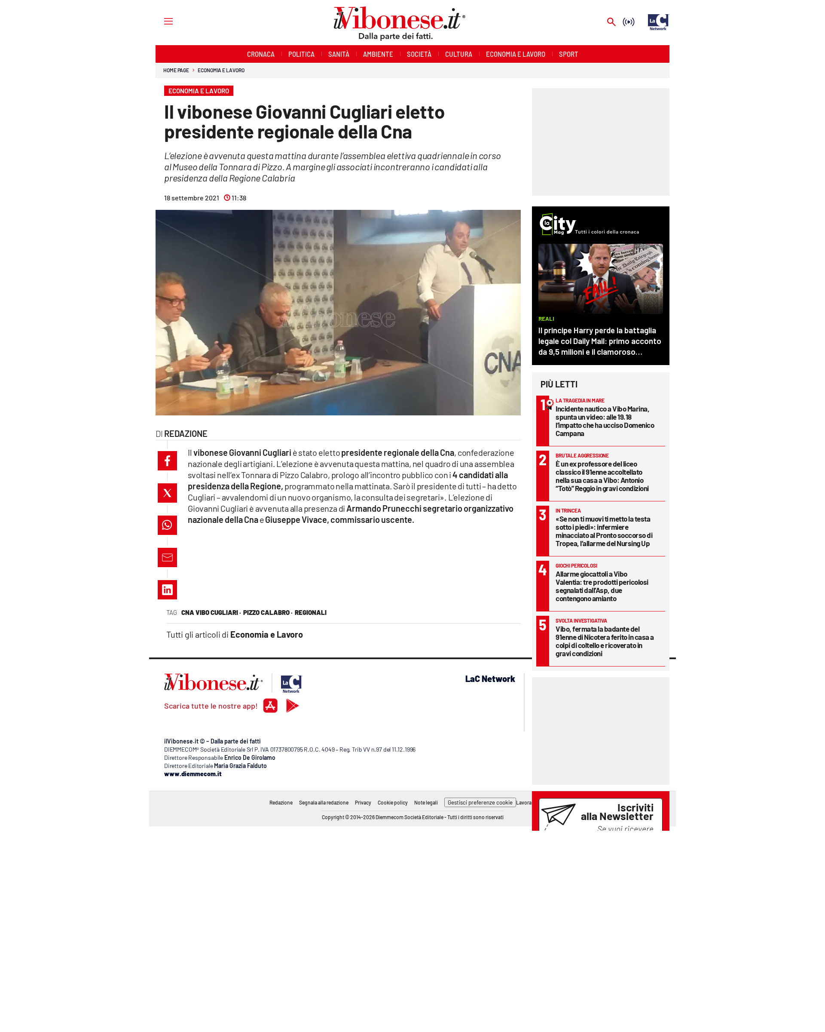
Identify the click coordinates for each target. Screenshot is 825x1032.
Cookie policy (393, 802)
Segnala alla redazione (323, 802)
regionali (311, 612)
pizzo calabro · (268, 612)
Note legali (426, 802)
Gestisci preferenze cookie (480, 802)
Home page (176, 70)
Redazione (281, 802)
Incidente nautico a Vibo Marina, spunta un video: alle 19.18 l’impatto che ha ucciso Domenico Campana (605, 420)
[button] (167, 461)
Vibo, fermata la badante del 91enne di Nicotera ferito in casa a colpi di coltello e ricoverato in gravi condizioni (605, 640)
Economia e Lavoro (221, 70)
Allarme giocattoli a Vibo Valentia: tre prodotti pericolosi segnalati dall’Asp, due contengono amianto (602, 585)
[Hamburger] (160, 21)
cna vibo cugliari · (211, 612)
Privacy (363, 802)
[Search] (611, 23)
